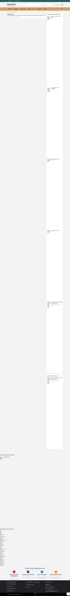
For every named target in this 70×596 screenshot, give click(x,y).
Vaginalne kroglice (2, 563)
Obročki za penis (2, 560)
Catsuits (1, 547)
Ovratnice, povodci (2, 537)
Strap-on (1, 538)
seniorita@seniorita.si (17, 1)
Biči (0, 532)
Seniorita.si (11, 4)
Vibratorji (1, 564)
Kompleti (1, 548)
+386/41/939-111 (50, 588)
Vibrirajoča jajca (2, 565)
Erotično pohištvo (2, 551)
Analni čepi (1, 562)
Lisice (1, 535)
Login (57, 4)
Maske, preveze (2, 536)
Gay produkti (2, 555)
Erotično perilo (2, 545)
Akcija (1, 530)
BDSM (1, 531)
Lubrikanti (1, 543)
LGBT (0, 554)
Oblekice (1, 550)
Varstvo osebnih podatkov (11, 588)
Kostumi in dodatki (2, 549)
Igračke (1, 552)
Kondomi (1, 542)
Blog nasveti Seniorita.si (30, 584)
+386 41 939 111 (10, 1)
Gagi (0, 533)
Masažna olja (2, 544)
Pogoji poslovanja (10, 590)
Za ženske (1, 561)
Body (0, 546)
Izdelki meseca (2, 553)
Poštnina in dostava (10, 586)
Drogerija (1, 539)
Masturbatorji (2, 559)
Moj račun (27, 586)
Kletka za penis (2, 534)
